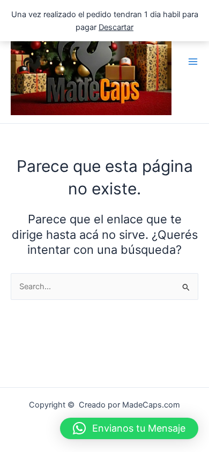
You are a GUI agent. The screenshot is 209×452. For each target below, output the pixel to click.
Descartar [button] (116, 27)
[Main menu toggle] (193, 61)
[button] (129, 428)
